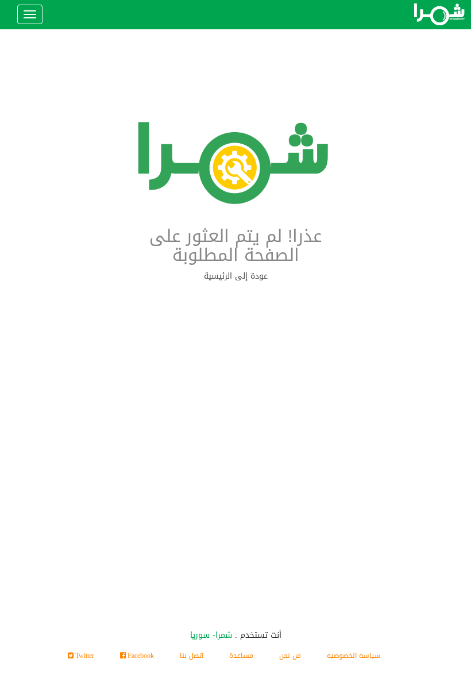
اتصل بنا (191, 655)
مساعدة (241, 655)
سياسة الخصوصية (354, 655)
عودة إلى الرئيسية (236, 276)
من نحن (290, 655)
